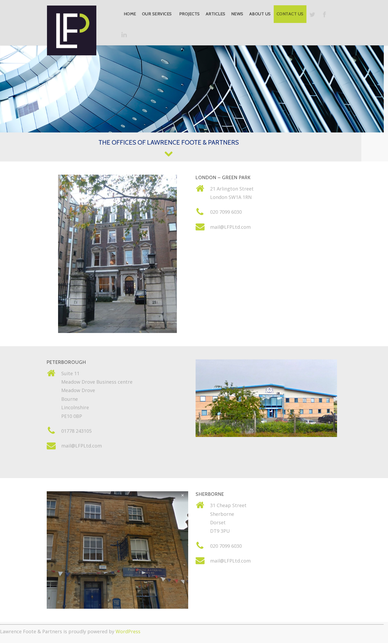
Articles (215, 13)
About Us (260, 13)
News (237, 13)
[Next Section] (168, 153)
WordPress (128, 631)
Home (130, 13)
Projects (189, 13)
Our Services (157, 13)
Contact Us (290, 13)
